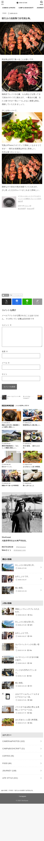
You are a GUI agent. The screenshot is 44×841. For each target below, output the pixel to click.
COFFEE (8, 756)
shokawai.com (20, 550)
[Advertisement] (21, 234)
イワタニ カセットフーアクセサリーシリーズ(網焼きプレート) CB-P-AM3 (30, 198)
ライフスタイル (17, 295)
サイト (4, 374)
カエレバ (27, 205)
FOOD (4, 13)
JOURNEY (9, 771)
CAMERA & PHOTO (8, 7)
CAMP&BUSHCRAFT (13, 749)
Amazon (29, 208)
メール (6, 363)
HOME (5, 790)
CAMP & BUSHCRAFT (26, 7)
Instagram (22, 796)
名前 (5, 351)
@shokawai (21, 547)
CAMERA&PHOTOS (13, 741)
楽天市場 (21, 208)
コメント (7, 325)
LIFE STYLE (10, 778)
